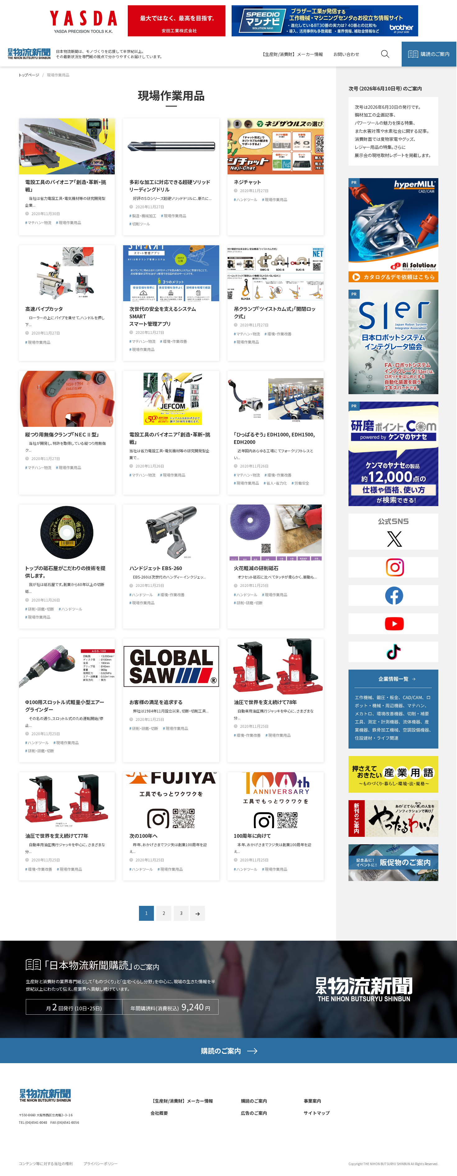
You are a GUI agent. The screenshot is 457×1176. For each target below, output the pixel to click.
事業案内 (312, 1101)
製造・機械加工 (144, 215)
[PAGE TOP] (435, 1141)
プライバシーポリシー (101, 1163)
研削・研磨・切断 (41, 608)
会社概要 (159, 1113)
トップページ (29, 74)
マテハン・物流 (39, 222)
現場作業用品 (70, 222)
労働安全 (301, 483)
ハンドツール (247, 199)
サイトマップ (317, 1113)
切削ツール (141, 223)
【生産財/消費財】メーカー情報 (292, 54)
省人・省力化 (276, 483)
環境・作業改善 (175, 341)
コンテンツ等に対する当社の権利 (46, 1163)
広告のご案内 (254, 1113)
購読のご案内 (435, 54)
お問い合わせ (346, 54)
